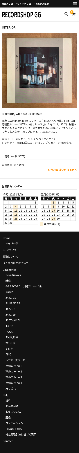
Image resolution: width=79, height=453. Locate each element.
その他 (9, 349)
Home (6, 238)
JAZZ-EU (11, 309)
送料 (8, 400)
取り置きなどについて (15, 263)
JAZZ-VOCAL (13, 320)
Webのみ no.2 (14, 371)
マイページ (12, 243)
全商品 (9, 292)
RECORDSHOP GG (21, 14)
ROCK (9, 331)
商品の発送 (12, 406)
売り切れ (11, 388)
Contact (8, 441)
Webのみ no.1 (14, 366)
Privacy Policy (14, 428)
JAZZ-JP (11, 314)
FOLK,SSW (12, 337)
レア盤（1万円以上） (18, 360)
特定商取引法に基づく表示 (21, 434)
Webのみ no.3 (14, 377)
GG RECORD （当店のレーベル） (25, 286)
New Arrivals (13, 275)
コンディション (14, 423)
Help (5, 395)
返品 (8, 417)
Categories (9, 269)
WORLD (10, 343)
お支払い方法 (13, 411)
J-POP (9, 326)
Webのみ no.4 (14, 383)
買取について (10, 256)
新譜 (8, 280)
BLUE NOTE (13, 303)
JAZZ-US (11, 297)
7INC (8, 354)
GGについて (10, 250)
